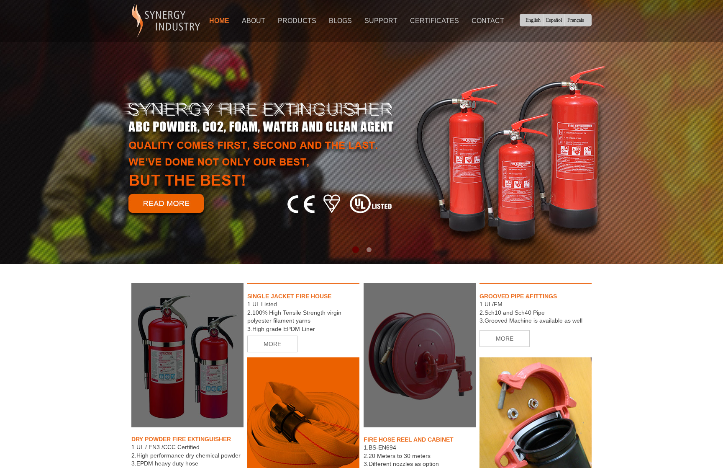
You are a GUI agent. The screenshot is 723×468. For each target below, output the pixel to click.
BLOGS (340, 20)
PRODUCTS (297, 20)
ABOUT (253, 20)
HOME (219, 20)
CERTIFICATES (434, 20)
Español (554, 20)
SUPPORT (380, 20)
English (533, 20)
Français (575, 20)
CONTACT (488, 20)
